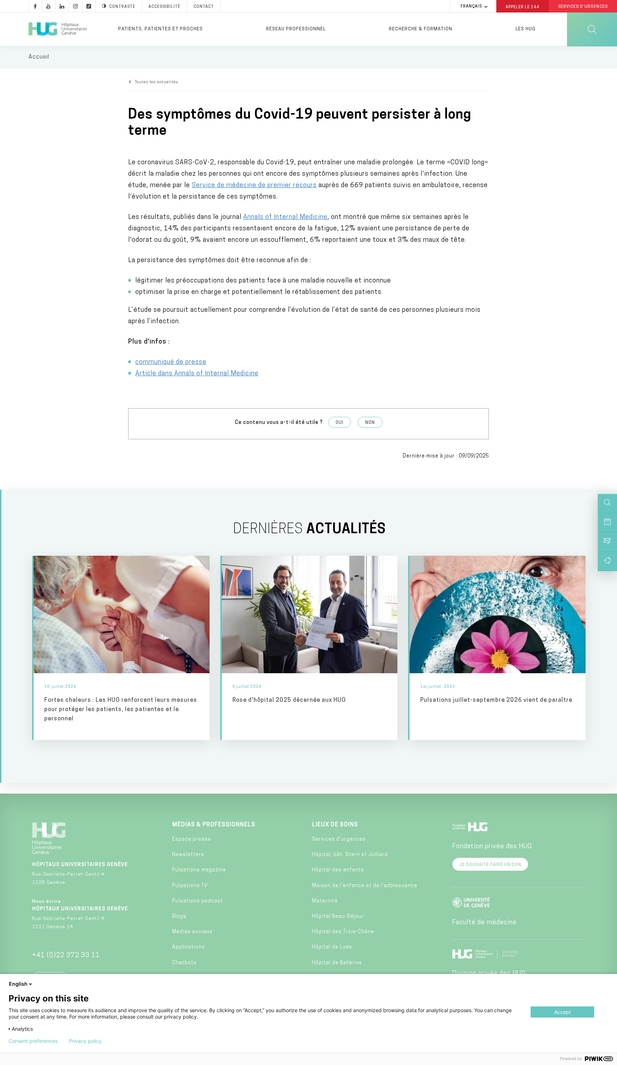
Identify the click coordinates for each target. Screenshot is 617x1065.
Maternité (325, 901)
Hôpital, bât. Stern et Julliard (350, 855)
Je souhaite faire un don (490, 865)
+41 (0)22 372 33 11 (66, 955)
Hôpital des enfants (338, 870)
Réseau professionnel (296, 29)
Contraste (122, 7)
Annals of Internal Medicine (285, 217)
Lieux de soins (335, 825)
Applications (188, 947)
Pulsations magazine (199, 870)
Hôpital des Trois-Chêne (343, 932)
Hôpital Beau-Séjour (338, 916)
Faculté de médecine (484, 923)
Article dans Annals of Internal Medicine (197, 374)
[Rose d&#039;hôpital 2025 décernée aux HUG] (310, 648)
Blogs (179, 916)
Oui (339, 423)
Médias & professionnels (213, 825)
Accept (562, 1012)
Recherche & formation (420, 29)
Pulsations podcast (197, 901)
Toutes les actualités (157, 82)
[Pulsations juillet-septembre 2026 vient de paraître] (498, 648)
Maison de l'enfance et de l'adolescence (364, 886)
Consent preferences (33, 1041)
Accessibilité (164, 7)
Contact (204, 7)
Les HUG (526, 29)
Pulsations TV (190, 886)
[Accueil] (58, 29)
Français (471, 7)
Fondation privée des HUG (492, 847)
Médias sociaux (192, 932)
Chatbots (184, 963)
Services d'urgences (339, 839)
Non (370, 423)
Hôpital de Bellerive (337, 963)
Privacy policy (85, 1041)
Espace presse (191, 839)
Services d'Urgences (583, 7)
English (18, 984)
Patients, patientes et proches (160, 29)
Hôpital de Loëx (332, 947)
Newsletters (188, 855)
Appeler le (523, 6)
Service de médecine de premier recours (254, 185)
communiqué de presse (170, 362)
